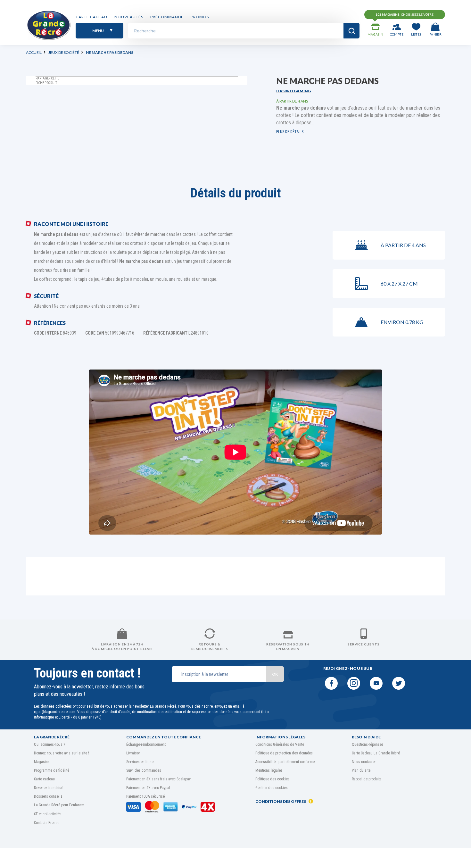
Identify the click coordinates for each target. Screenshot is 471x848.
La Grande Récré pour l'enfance (59, 805)
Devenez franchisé (48, 788)
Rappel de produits (367, 779)
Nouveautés (128, 16)
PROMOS (200, 16)
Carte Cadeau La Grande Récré (376, 753)
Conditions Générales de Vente (279, 744)
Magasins (42, 762)
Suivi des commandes (143, 770)
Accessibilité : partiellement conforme (285, 762)
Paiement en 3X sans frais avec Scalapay (158, 779)
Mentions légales (269, 770)
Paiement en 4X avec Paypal (148, 788)
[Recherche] (351, 30)
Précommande (167, 16)
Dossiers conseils (48, 796)
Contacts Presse (46, 822)
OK (275, 674)
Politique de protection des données (284, 753)
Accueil (34, 52)
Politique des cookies (272, 779)
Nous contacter (364, 762)
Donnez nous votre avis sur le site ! (61, 753)
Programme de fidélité (51, 770)
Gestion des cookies (271, 788)
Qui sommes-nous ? (49, 744)
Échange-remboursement (146, 744)
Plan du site (361, 770)
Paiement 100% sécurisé (145, 796)
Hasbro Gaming (293, 90)
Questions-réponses (368, 744)
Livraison (133, 753)
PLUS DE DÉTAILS (289, 131)
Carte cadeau (91, 16)
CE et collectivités (48, 814)
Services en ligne (139, 762)
